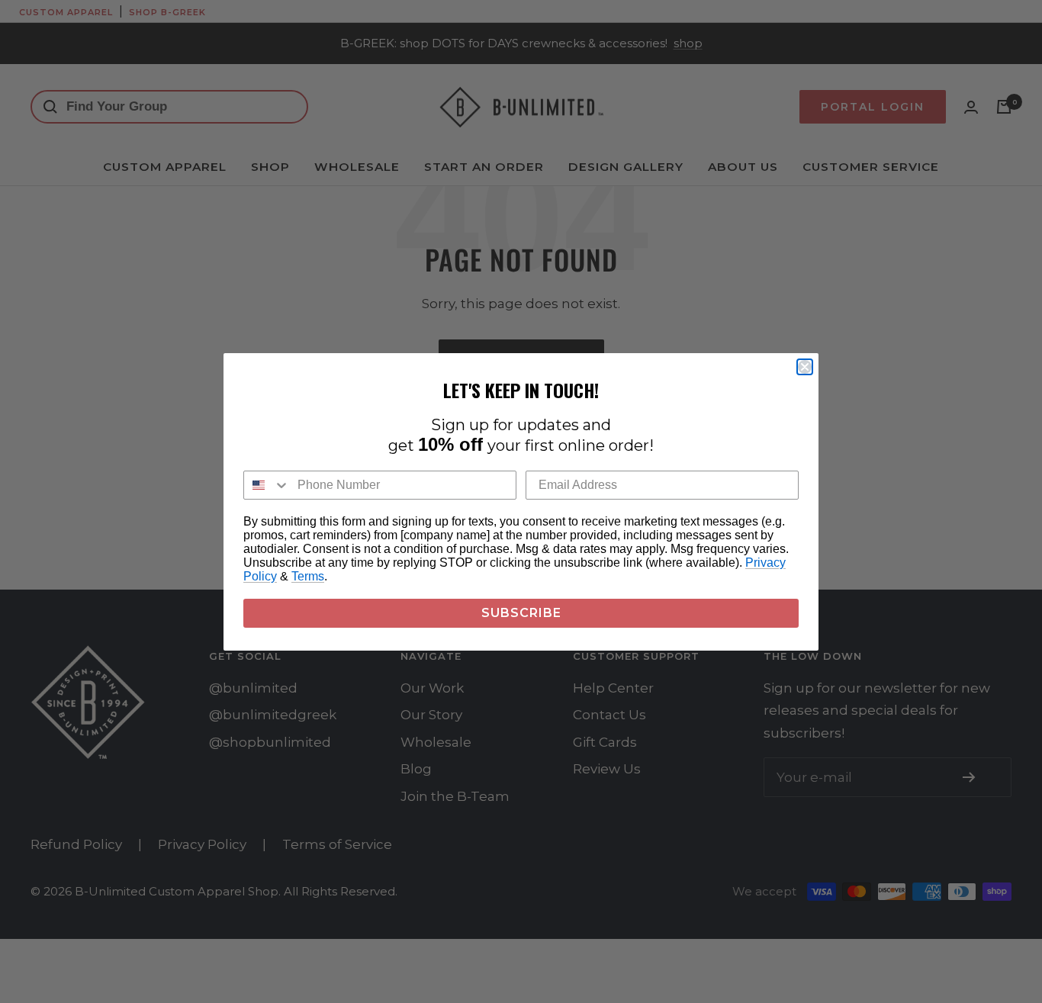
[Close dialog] (804, 367)
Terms (307, 576)
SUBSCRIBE (521, 613)
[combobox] (267, 485)
